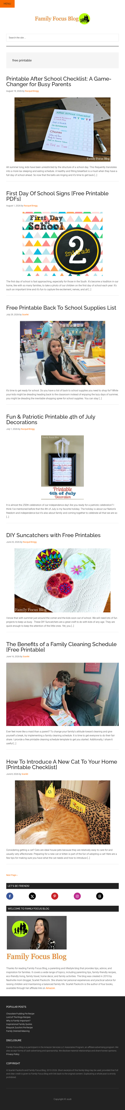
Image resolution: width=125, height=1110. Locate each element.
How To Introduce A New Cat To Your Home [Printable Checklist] (61, 764)
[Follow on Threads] (99, 896)
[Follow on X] (32, 896)
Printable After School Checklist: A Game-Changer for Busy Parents (58, 81)
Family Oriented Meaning (18, 1031)
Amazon (50, 988)
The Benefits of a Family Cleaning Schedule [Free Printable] (61, 647)
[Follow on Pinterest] (54, 896)
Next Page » (12, 875)
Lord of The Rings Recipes (18, 1017)
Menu (7, 3)
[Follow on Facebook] (9, 896)
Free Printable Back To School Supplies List (61, 307)
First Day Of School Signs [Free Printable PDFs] (57, 196)
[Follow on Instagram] (77, 896)
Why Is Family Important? (18, 1020)
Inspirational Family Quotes (19, 1024)
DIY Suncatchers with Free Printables (53, 535)
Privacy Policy (12, 1054)
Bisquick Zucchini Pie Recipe (19, 1027)
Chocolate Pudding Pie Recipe (20, 1013)
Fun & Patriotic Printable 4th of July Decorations (50, 419)
